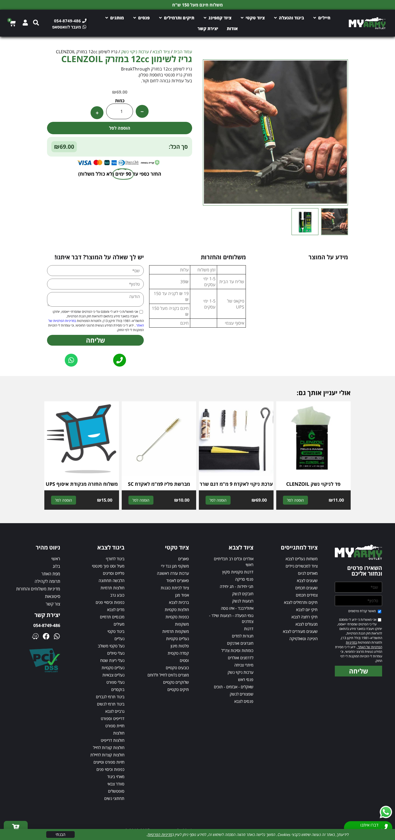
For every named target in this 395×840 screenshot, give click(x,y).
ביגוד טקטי (115, 631)
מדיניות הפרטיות (160, 834)
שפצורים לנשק (241, 694)
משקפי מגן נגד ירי (175, 566)
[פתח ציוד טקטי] (242, 18)
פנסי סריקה (244, 579)
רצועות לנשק (242, 601)
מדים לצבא (115, 609)
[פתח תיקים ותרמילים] (160, 18)
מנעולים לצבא (307, 624)
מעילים (119, 624)
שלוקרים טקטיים (176, 682)
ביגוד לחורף (115, 558)
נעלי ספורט (115, 682)
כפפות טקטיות (177, 616)
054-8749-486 (46, 625)
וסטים (184, 660)
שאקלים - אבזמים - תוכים (233, 686)
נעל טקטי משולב (111, 645)
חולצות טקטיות (177, 609)
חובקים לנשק (242, 593)
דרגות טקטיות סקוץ (237, 572)
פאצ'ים (183, 558)
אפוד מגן (182, 595)
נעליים (119, 638)
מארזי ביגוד (115, 776)
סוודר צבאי (115, 783)
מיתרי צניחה (243, 665)
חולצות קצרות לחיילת (107, 754)
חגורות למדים (242, 636)
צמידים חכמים (307, 595)
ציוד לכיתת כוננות (175, 587)
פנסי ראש (245, 679)
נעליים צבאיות (113, 675)
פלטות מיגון (180, 645)
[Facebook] (46, 636)
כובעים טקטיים (177, 667)
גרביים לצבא (114, 711)
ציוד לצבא (161, 52)
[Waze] (35, 636)
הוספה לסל (119, 128)
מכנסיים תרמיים (112, 616)
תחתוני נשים (114, 798)
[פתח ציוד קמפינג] (205, 18)
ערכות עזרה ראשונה (173, 573)
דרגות (248, 628)
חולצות (118, 733)
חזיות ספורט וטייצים (109, 762)
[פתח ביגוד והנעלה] (275, 18)
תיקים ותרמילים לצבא (301, 602)
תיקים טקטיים (178, 689)
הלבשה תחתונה (111, 580)
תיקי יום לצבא (307, 609)
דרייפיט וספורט (112, 718)
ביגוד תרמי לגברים (110, 696)
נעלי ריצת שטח (112, 660)
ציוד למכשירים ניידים (302, 566)
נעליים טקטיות (177, 638)
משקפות (182, 624)
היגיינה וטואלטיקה (303, 638)
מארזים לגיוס (308, 573)
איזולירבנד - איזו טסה (237, 608)
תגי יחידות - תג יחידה (236, 586)
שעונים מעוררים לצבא (300, 631)
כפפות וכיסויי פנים (110, 602)
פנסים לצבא (243, 701)
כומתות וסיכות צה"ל (237, 650)
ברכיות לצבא (179, 602)
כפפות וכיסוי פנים (110, 769)
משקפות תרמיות (175, 631)
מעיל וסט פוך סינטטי (108, 566)
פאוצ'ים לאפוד (177, 580)
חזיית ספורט (114, 725)
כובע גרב (117, 595)
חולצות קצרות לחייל (108, 747)
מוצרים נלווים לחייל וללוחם (168, 675)
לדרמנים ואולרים (240, 657)
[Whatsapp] (56, 636)
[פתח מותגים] (107, 18)
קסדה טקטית (178, 653)
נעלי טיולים (115, 653)
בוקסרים (117, 689)
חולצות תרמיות (112, 587)
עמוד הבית (183, 52)
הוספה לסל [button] (295, 500)
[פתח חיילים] (315, 18)
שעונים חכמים (306, 587)
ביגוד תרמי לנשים (110, 704)
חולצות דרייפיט (112, 740)
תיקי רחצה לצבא (305, 616)
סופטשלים (116, 791)
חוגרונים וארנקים (240, 643)
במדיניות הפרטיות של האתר (364, 644)
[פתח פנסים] (134, 18)
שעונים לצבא (307, 580)
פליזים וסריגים (113, 573)
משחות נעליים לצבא (302, 558)
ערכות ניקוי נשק (135, 52)
